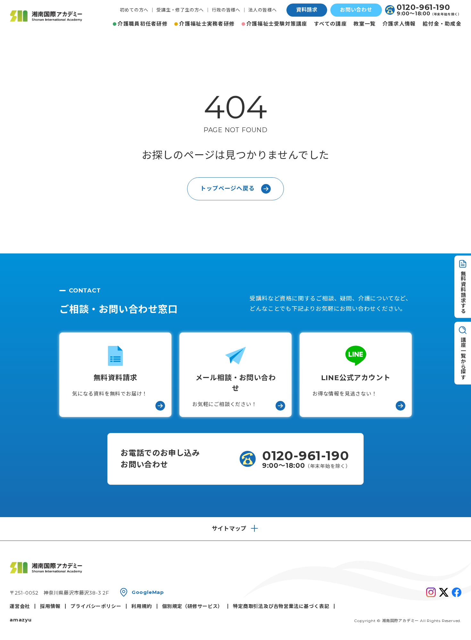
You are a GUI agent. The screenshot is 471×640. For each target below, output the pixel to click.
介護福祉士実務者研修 (207, 24)
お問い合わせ (356, 10)
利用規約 (141, 606)
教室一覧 (364, 24)
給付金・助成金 (442, 24)
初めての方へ (134, 10)
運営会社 (20, 606)
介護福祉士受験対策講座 (276, 24)
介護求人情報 (399, 24)
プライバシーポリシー (95, 606)
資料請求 (307, 10)
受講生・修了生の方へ (180, 10)
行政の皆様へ (226, 10)
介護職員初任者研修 (143, 24)
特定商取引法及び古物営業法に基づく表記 (281, 606)
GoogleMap (148, 592)
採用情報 (50, 606)
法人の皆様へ (262, 10)
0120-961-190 (423, 7)
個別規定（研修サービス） (192, 606)
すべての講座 (330, 24)
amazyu (21, 620)
